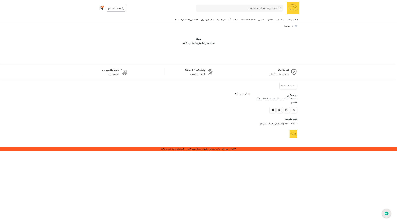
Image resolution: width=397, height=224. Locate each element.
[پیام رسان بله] (294, 110)
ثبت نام (111, 8)
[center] (279, 8)
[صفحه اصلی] (296, 26)
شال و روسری (207, 19)
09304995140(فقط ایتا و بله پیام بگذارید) (278, 124)
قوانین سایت (241, 93)
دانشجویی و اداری (275, 19)
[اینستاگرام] (280, 110)
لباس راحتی (292, 19)
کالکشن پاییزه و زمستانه (186, 19)
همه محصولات (248, 19)
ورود (119, 8)
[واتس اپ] (287, 110)
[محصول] (293, 134)
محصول (286, 26)
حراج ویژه (221, 19)
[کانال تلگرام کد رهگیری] (272, 110)
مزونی (261, 19)
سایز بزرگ (233, 19)
